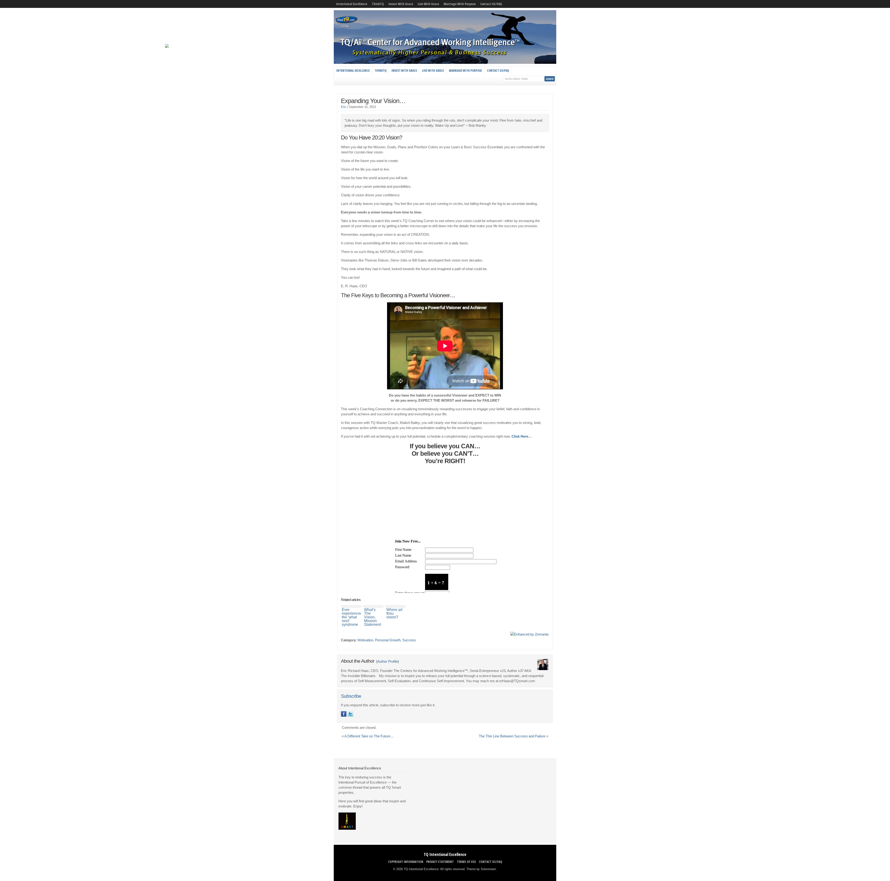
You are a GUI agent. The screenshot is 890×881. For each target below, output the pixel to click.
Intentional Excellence (351, 4)
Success (409, 640)
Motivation (365, 640)
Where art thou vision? (394, 613)
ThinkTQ (378, 4)
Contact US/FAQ (491, 4)
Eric (343, 107)
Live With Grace (428, 4)
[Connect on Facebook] (343, 714)
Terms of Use (466, 861)
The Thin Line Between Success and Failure (512, 736)
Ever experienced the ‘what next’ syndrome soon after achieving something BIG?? (351, 617)
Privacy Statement (440, 861)
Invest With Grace (400, 4)
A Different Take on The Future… (369, 736)
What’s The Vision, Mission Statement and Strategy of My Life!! (373, 617)
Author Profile (387, 661)
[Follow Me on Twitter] (350, 714)
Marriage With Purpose (460, 4)
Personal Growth (387, 640)
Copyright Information (405, 861)
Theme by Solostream (481, 869)
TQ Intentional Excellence (445, 854)
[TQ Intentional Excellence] (445, 63)
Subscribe (351, 696)
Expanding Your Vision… (373, 100)
